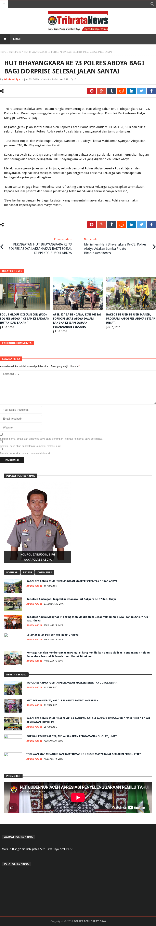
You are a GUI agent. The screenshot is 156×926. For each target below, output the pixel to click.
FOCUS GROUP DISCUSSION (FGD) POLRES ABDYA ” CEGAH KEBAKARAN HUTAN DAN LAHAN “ (24, 318)
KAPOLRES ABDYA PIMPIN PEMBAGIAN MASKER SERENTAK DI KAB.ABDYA (71, 581)
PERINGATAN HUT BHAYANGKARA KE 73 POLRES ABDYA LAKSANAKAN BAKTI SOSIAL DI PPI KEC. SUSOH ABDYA (40, 246)
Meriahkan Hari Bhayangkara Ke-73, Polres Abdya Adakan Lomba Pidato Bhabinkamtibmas (115, 246)
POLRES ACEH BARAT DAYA (90, 921)
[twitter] (141, 91)
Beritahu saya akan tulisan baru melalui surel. (25, 453)
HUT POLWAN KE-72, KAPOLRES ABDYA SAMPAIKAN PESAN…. (64, 700)
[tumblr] (111, 91)
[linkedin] (131, 91)
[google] (101, 91)
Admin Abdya (11, 79)
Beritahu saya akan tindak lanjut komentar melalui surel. (31, 446)
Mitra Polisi (15, 52)
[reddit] (121, 91)
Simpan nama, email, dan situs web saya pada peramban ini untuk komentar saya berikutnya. (51, 438)
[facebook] (151, 91)
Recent (27, 572)
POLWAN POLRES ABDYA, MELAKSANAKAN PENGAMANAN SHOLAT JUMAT (71, 736)
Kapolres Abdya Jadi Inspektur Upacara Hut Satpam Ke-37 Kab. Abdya (71, 599)
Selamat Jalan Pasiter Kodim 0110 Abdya (52, 634)
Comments (44, 572)
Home (3, 52)
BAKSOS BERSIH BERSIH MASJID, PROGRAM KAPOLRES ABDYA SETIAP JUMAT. (130, 318)
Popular (12, 572)
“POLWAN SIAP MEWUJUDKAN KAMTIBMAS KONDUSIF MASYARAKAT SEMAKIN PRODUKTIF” (83, 754)
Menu (17, 39)
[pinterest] (91, 91)
